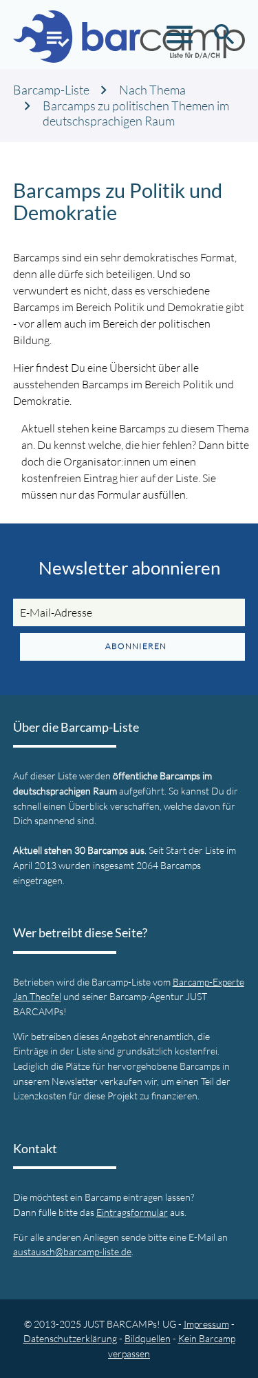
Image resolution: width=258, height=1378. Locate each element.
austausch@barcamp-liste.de (72, 1251)
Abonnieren (135, 646)
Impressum (206, 1324)
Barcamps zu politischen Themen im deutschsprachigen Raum (136, 113)
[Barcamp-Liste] (129, 34)
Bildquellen (148, 1338)
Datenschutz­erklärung (70, 1338)
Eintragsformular (132, 1212)
